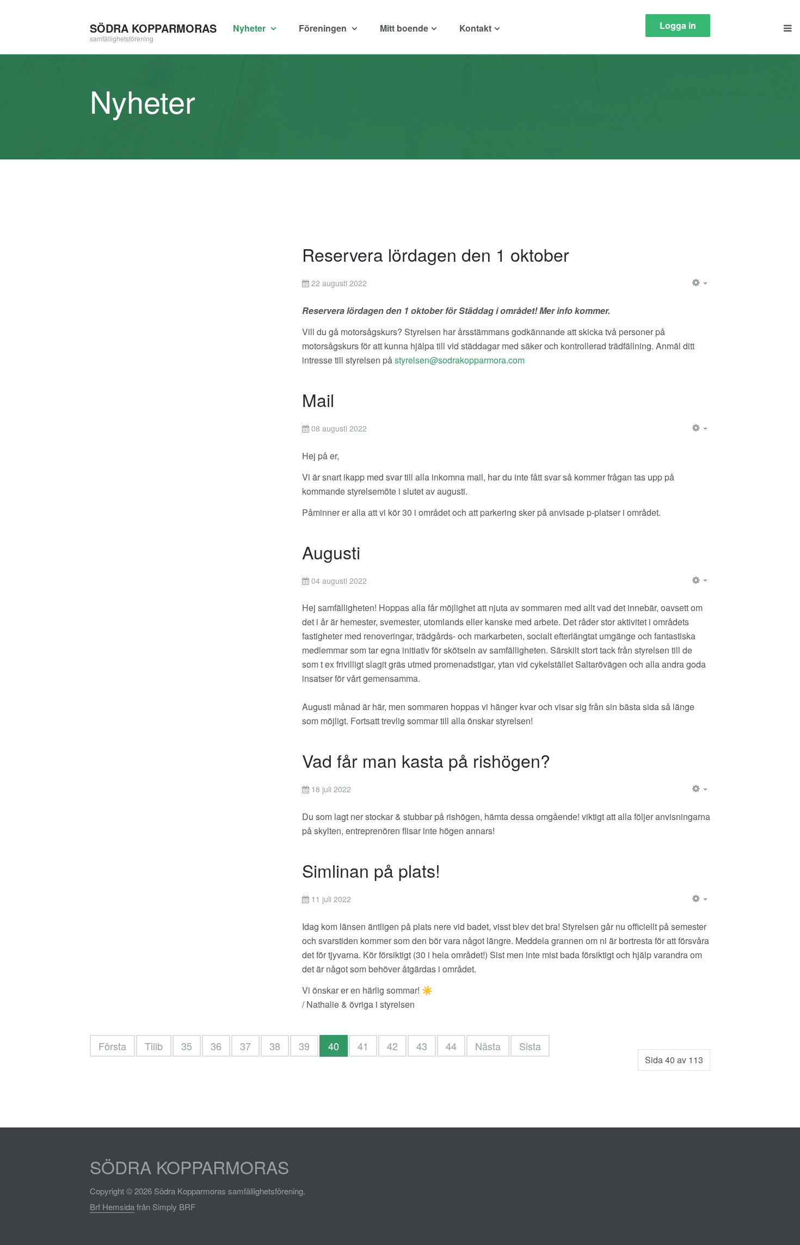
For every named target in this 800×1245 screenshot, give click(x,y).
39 (304, 1046)
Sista (530, 1046)
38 (274, 1046)
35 (186, 1046)
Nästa (488, 1046)
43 (421, 1046)
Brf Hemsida (112, 1206)
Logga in (678, 25)
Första (112, 1046)
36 (216, 1046)
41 (363, 1046)
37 (245, 1046)
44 (451, 1046)
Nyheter (250, 28)
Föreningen (324, 28)
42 (392, 1046)
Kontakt (475, 28)
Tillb (154, 1046)
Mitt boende (404, 28)
